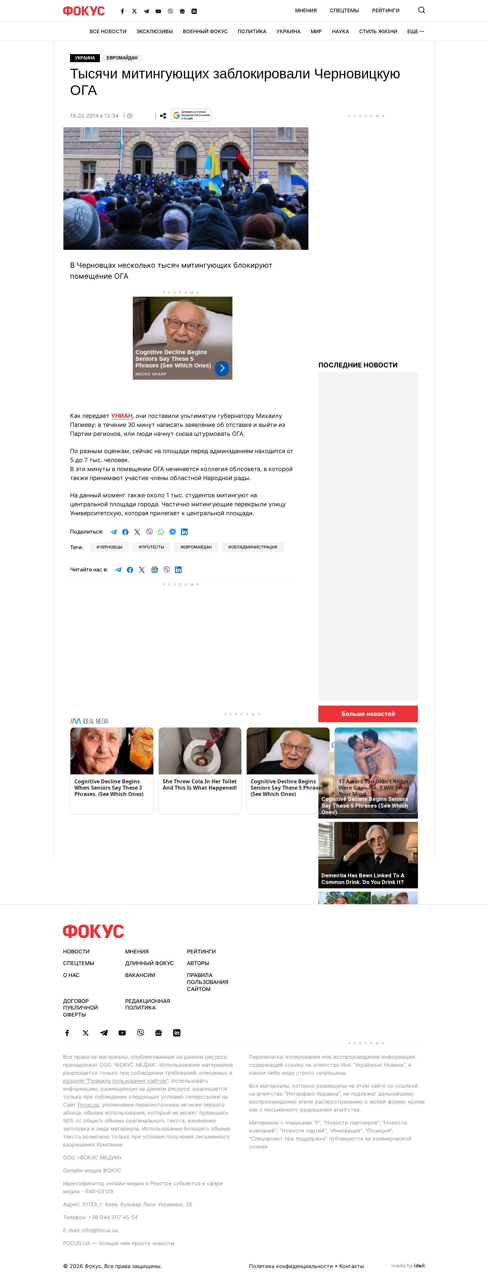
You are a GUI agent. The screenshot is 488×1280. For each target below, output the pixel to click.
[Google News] (182, 11)
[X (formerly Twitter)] (134, 11)
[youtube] (122, 1033)
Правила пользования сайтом (207, 982)
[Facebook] (122, 11)
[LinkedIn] (194, 11)
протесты (152, 546)
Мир (316, 31)
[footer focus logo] (93, 931)
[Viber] (170, 11)
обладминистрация (254, 546)
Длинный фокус (149, 963)
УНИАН (121, 415)
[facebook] (67, 1033)
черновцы (110, 546)
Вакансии (140, 975)
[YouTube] (158, 11)
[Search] (421, 10)
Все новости (108, 31)
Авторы (198, 963)
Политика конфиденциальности (291, 1266)
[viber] (140, 1033)
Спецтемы (344, 10)
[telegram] (103, 1033)
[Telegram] (146, 11)
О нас (71, 975)
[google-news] (158, 1033)
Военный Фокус (205, 31)
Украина (289, 31)
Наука (340, 31)
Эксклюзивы (154, 31)
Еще (412, 31)
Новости (76, 951)
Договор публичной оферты (80, 1008)
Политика (252, 31)
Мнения (306, 10)
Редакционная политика (147, 1004)
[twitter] (85, 1033)
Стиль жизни (378, 31)
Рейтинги (385, 10)
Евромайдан (122, 57)
